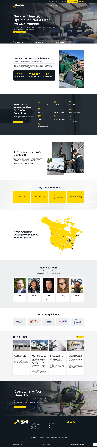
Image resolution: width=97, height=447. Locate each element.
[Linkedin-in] (82, 1)
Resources (80, 5)
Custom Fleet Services (41, 437)
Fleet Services (19, 42)
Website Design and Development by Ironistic (76, 444)
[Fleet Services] (13, 41)
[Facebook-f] (80, 1)
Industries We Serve (54, 5)
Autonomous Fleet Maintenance (52, 437)
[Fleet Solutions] (32, 41)
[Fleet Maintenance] (52, 41)
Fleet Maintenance (59, 42)
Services (64, 5)
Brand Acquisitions (43, 5)
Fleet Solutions (38, 42)
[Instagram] (83, 1)
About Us (72, 5)
